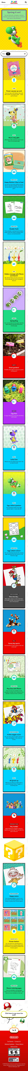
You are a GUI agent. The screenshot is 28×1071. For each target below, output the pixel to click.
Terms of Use (14, 1046)
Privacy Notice (19, 1044)
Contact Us (18, 1041)
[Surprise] (14, 850)
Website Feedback (9, 1044)
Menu (3, 2)
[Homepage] (14, 2)
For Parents (10, 1041)
